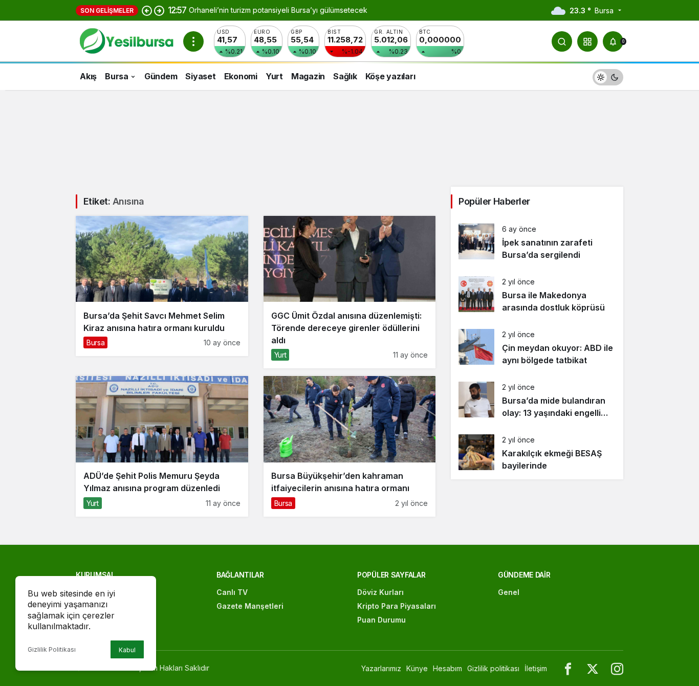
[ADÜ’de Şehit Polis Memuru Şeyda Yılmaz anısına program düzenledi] (162, 446)
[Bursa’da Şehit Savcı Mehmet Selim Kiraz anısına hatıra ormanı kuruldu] (162, 286)
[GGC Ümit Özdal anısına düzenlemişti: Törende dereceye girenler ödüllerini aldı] (350, 292)
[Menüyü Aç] (193, 41)
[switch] (608, 76)
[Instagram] (617, 668)
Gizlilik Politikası (52, 649)
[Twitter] (592, 668)
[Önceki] (147, 10)
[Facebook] (568, 668)
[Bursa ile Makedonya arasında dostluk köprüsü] (537, 295)
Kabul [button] (127, 650)
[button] (587, 41)
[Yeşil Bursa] (125, 40)
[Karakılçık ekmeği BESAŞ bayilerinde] (537, 453)
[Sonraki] (159, 10)
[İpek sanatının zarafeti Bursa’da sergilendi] (537, 242)
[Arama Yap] (562, 41)
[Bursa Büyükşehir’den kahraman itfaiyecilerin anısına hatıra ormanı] (350, 446)
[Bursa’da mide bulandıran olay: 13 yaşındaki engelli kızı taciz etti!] (537, 400)
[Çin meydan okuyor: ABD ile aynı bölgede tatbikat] (537, 347)
